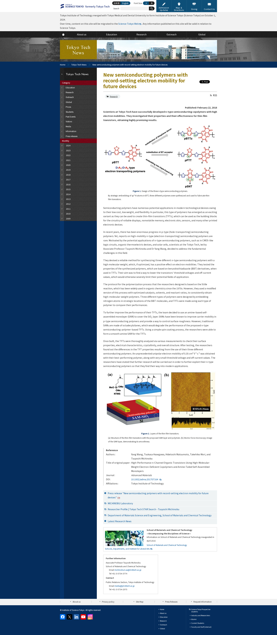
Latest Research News (119, 521)
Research (114, 96)
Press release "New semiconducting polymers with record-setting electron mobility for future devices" (158, 495)
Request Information (202, 601)
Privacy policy (108, 601)
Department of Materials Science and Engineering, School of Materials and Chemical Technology (159, 515)
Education (164, 617)
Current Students (197, 623)
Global (162, 628)
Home (62, 64)
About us (76, 601)
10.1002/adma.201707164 (144, 479)
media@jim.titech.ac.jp (124, 585)
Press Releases (171, 601)
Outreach (163, 624)
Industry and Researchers (200, 615)
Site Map (139, 601)
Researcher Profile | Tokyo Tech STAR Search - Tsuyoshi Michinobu (143, 509)
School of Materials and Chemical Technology (167, 545)
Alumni (194, 619)
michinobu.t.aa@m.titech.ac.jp (127, 569)
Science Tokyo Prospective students (200, 610)
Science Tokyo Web (128, 23)
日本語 (116, 3)
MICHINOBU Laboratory (120, 503)
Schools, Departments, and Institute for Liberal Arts (127, 548)
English (125, 3)
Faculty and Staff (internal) (201, 627)
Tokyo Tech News (78, 64)
